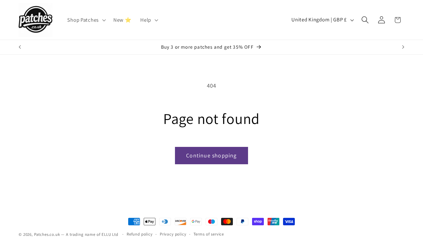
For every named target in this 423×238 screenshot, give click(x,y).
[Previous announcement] (20, 47)
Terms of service (209, 234)
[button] (86, 20)
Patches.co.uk (47, 234)
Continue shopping (211, 155)
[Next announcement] (403, 47)
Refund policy (140, 234)
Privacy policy (173, 234)
